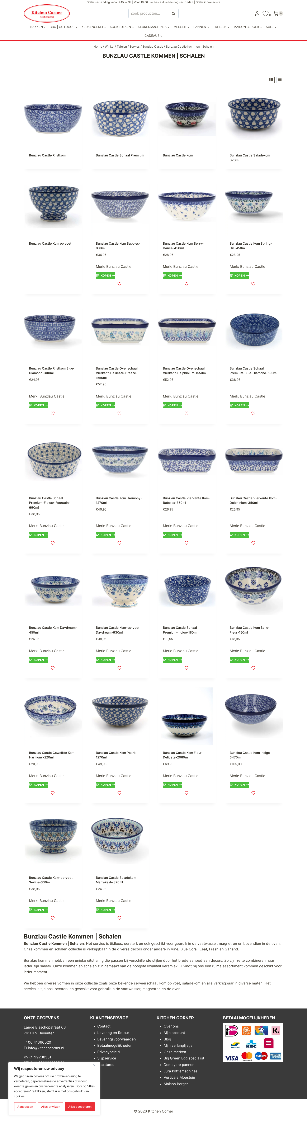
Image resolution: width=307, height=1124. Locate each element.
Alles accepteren (79, 1106)
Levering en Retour (113, 1033)
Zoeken (175, 13)
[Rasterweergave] (271, 80)
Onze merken (175, 1052)
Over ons (171, 1026)
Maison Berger (176, 1084)
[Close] (95, 1065)
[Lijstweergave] (280, 80)
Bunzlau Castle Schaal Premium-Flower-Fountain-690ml (49, 502)
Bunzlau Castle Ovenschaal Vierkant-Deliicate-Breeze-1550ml (117, 373)
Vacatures (105, 1065)
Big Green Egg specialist (184, 1058)
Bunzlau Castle (118, 266)
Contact (103, 1026)
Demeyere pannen (179, 1065)
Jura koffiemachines (181, 1071)
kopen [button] (106, 275)
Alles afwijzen (50, 1106)
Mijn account (174, 1033)
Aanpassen (25, 1106)
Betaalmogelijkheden (114, 1045)
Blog (167, 1039)
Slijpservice (106, 1058)
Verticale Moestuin (179, 1077)
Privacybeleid (108, 1052)
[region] (54, 1089)
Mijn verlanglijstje (178, 1045)
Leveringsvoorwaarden (116, 1039)
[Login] (257, 13)
